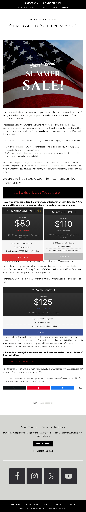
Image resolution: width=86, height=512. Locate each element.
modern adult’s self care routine (53, 165)
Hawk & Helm (62, 509)
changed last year (32, 115)
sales (18, 115)
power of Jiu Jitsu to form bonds (30, 162)
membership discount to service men (31, 153)
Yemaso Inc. (37, 509)
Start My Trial (43, 443)
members (17, 340)
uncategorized (48, 403)
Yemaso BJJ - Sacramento (43, 3)
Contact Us (22, 257)
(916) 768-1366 (46, 451)
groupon (20, 147)
